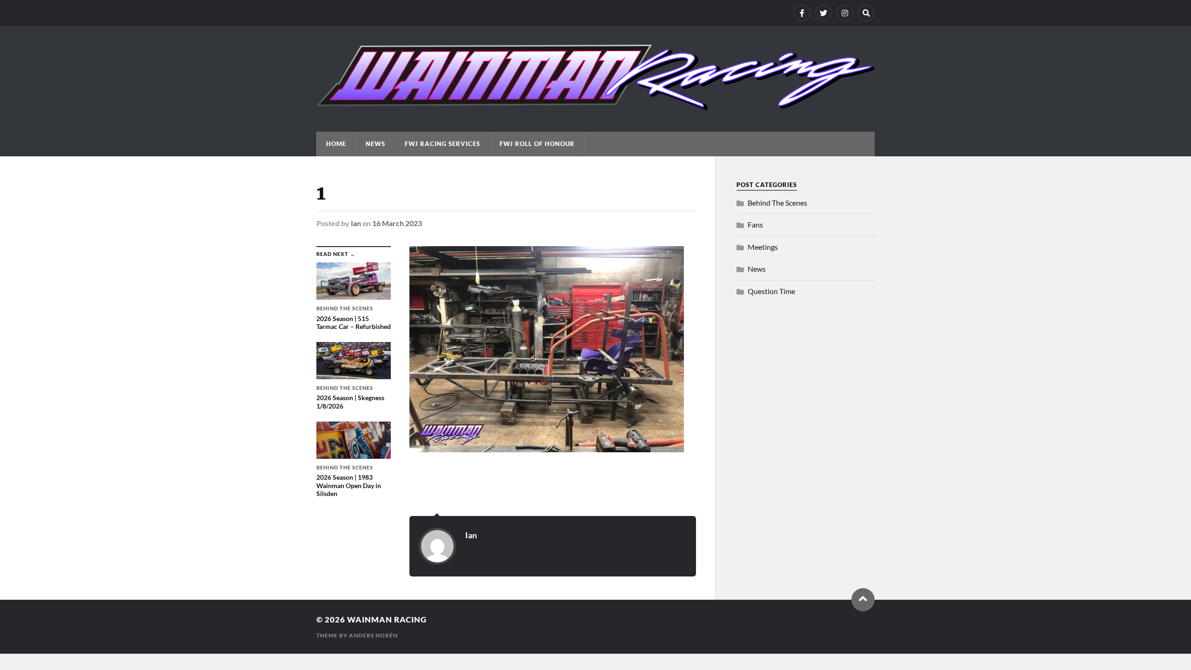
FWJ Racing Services (442, 143)
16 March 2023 (397, 223)
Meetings (763, 246)
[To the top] (863, 599)
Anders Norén (373, 635)
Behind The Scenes (777, 202)
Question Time (771, 291)
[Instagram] (844, 13)
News (375, 143)
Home (336, 143)
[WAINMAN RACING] (595, 106)
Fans (755, 224)
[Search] (866, 13)
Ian (356, 223)
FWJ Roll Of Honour (537, 143)
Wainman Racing (387, 619)
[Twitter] (823, 13)
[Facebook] (802, 13)
